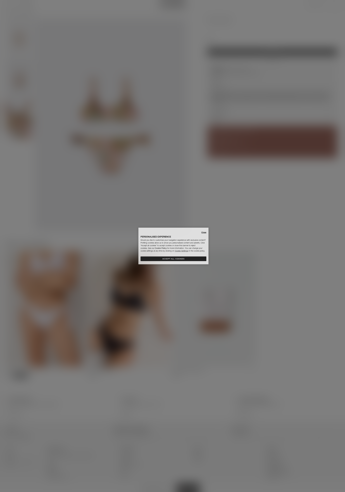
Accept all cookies (173, 259)
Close (203, 232)
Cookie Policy (161, 248)
